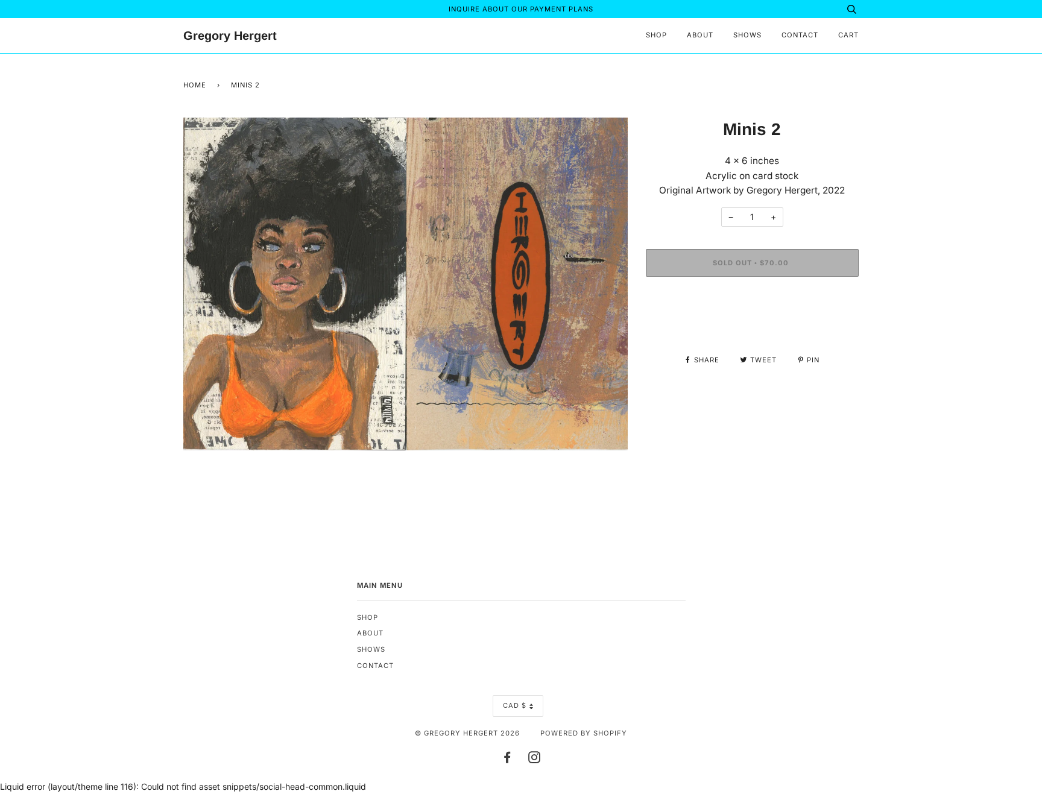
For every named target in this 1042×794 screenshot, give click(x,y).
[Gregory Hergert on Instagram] (534, 759)
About (700, 35)
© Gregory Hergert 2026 (467, 733)
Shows (747, 35)
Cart (848, 35)
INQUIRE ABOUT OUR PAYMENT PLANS (521, 9)
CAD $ (514, 705)
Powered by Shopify (583, 733)
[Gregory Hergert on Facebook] (507, 759)
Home (194, 85)
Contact (800, 35)
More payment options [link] (752, 327)
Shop (656, 35)
